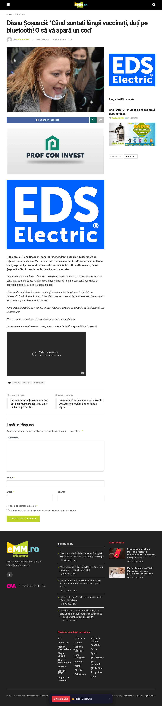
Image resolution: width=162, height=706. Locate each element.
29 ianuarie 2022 (43, 39)
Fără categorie (79, 656)
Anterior (116, 157)
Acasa (9, 14)
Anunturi (62, 666)
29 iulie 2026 (132, 118)
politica (27, 383)
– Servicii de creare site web (30, 586)
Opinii (77, 665)
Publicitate (80, 674)
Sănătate (95, 645)
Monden (78, 661)
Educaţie (79, 651)
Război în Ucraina (95, 639)
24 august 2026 (69, 560)
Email (11, 491)
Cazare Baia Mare (124, 696)
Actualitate (20, 14)
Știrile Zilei (96, 668)
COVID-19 (79, 638)
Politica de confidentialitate (22, 505)
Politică (78, 670)
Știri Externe (97, 657)
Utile (93, 676)
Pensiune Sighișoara (144, 696)
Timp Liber (96, 672)
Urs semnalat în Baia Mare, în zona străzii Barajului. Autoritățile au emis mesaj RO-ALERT (80, 583)
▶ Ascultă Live (61, 699)
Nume (11, 477)
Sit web (61, 491)
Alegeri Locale (61, 654)
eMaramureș (22, 39)
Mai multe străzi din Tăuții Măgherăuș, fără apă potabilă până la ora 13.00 (140, 571)
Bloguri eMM (61, 672)
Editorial (78, 646)
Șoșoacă (38, 383)
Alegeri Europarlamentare (67, 648)
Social (94, 649)
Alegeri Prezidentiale (65, 661)
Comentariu (13, 437)
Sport (94, 653)
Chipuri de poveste (63, 678)
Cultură (78, 642)
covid (16, 383)
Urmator (130, 157)
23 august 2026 (69, 621)
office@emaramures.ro (18, 565)
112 (60, 638)
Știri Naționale (96, 662)
